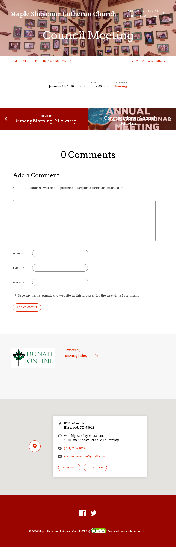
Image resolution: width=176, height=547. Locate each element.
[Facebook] (82, 513)
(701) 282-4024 (74, 448)
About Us (135, 11)
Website (18, 282)
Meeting (41, 60)
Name (18, 253)
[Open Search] (163, 13)
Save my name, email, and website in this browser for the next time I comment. (79, 295)
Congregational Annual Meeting (129, 121)
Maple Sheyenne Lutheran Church (63, 13)
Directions (95, 467)
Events (26, 60)
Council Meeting (61, 60)
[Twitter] (93, 513)
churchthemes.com (135, 531)
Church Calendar (143, 16)
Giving (153, 11)
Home (14, 60)
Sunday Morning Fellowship (46, 121)
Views (136, 60)
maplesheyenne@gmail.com (84, 456)
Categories (155, 60)
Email (18, 268)
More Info (69, 467)
